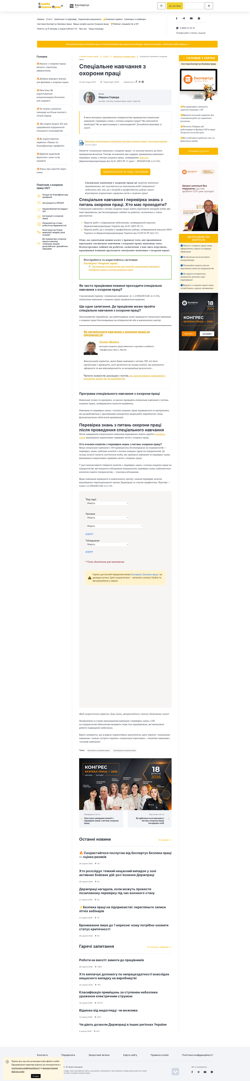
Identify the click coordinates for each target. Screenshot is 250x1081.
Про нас (83, 28)
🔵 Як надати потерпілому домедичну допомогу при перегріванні (193, 276)
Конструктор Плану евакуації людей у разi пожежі (53, 232)
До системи (175, 6)
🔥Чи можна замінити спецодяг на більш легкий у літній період (52, 112)
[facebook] (176, 18)
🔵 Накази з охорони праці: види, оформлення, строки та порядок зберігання (196, 248)
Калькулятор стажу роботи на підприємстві (54, 224)
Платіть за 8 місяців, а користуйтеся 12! (57, 28)
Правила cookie (160, 1055)
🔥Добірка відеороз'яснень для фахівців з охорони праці (52, 80)
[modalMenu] (209, 5)
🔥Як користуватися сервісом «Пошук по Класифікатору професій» (51, 142)
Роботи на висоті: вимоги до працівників (111, 960)
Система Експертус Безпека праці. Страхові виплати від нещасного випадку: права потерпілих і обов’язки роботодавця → (127, 44)
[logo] (50, 6)
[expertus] (78, 5)
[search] (161, 5)
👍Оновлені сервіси (113, 19)
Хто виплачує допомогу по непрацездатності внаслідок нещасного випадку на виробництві (124, 976)
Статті (49, 19)
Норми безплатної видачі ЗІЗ (55, 210)
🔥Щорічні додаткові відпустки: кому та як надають (48, 157)
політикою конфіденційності (26, 1068)
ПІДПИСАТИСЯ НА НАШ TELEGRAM (125, 171)
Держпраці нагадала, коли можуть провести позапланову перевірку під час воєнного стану (117, 891)
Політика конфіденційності (197, 1055)
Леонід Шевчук (109, 342)
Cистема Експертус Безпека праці (54, 24)
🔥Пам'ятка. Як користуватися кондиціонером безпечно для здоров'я (51, 95)
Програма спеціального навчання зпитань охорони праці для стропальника (126, 141)
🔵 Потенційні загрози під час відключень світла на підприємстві (197, 267)
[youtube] (191, 18)
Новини (40, 19)
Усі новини (163, 840)
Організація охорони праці (124, 750)
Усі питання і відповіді (158, 947)
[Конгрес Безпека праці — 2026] (125, 784)
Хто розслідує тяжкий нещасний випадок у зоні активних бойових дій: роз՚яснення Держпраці (117, 873)
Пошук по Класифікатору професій (55, 195)
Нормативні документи (89, 19)
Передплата (68, 1055)
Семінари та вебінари (135, 19)
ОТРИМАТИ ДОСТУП (198, 151)
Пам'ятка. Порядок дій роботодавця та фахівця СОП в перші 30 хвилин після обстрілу (197, 129)
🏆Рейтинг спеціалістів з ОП (124, 24)
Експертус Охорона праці (100, 263)
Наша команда (96, 28)
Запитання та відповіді (65, 19)
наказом (144, 157)
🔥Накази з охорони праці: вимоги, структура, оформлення (51, 67)
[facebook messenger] (199, 18)
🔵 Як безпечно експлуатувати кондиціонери (195, 258)
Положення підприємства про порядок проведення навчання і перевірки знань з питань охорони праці (124, 268)
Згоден (35, 1076)
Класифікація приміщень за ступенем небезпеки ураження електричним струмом (118, 994)
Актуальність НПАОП (53, 203)
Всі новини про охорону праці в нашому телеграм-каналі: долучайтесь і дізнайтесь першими (55, 244)
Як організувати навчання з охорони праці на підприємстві (117, 333)
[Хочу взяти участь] (198, 349)
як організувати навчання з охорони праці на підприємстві (125, 377)
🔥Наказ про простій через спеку (51, 170)
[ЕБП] (198, 85)
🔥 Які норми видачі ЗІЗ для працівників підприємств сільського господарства (52, 127)
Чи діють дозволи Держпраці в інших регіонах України (123, 1024)
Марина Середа (109, 97)
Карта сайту (130, 1055)
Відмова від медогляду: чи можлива (108, 1010)
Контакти (42, 1055)
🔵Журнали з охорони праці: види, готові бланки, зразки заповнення (197, 287)
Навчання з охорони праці (124, 56)
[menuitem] (41, 19)
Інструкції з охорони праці (52, 217)
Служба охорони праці (89, 56)
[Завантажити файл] (81, 143)
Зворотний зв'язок (99, 1055)
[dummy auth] (194, 5)
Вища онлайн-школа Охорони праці (91, 24)
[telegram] (183, 18)
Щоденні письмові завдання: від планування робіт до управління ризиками (197, 118)
